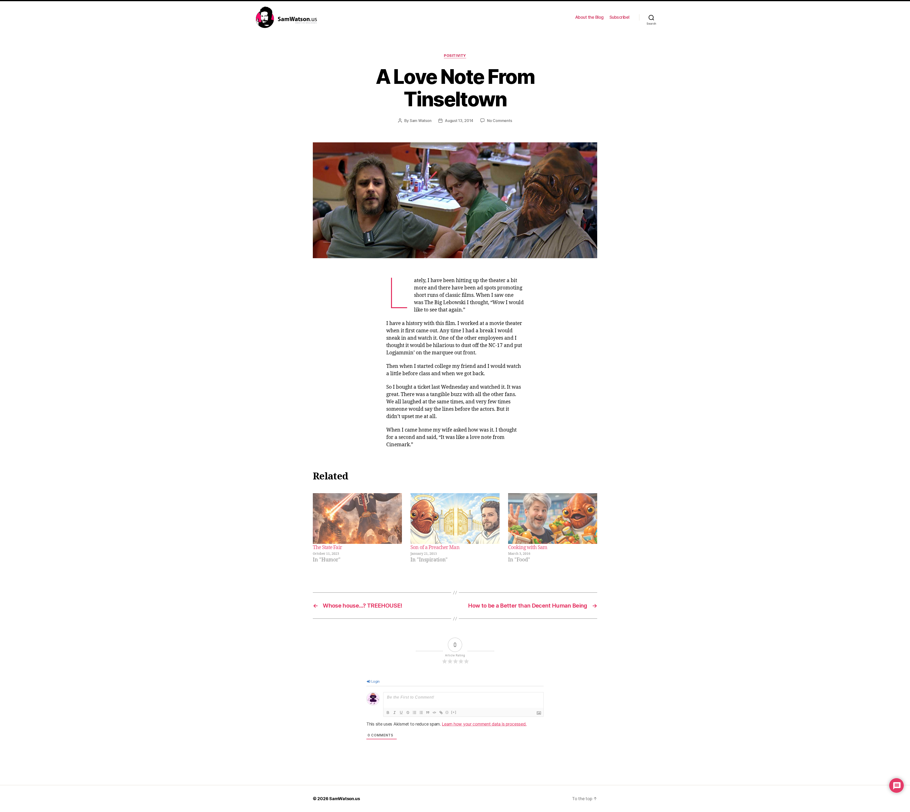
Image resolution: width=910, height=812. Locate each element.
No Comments (499, 120)
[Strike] (408, 712)
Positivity (455, 56)
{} (447, 712)
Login (375, 681)
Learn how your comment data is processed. (484, 724)
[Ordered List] (414, 712)
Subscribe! (620, 17)
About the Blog (589, 17)
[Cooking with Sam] (552, 518)
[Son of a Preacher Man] (455, 518)
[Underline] (401, 712)
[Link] (441, 712)
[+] (453, 712)
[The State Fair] (357, 518)
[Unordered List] (421, 712)
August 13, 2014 (459, 120)
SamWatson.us (344, 798)
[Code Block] (434, 712)
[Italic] (394, 712)
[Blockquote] (427, 712)
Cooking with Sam (527, 547)
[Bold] (388, 712)
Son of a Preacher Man (435, 547)
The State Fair (327, 547)
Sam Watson (420, 120)
